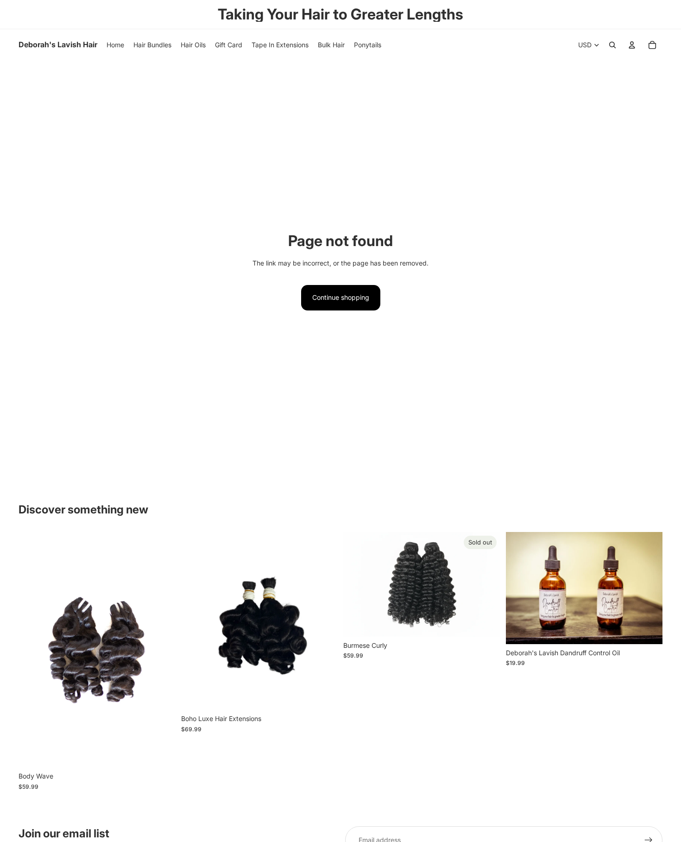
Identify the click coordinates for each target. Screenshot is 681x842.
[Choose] (161, 753)
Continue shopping (340, 297)
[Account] (632, 45)
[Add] (648, 629)
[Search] (612, 45)
